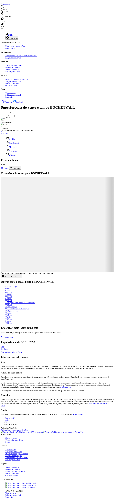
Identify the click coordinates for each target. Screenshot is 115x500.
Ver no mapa (8, 102)
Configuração (13, 38)
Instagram (32, 485)
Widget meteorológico (13, 58)
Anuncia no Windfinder (13, 81)
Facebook (19, 102)
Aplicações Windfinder (13, 65)
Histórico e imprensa (12, 67)
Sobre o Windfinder (12, 69)
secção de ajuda (65, 387)
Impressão (9, 97)
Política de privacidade (13, 95)
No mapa (5, 133)
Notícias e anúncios (12, 83)
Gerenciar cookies (11, 85)
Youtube (32, 487)
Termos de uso (10, 93)
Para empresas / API (12, 71)
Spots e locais (10, 48)
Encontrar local (9, 337)
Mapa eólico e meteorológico (15, 46)
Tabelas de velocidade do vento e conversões (21, 56)
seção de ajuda (78, 414)
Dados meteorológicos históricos (16, 79)
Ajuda (10, 35)
